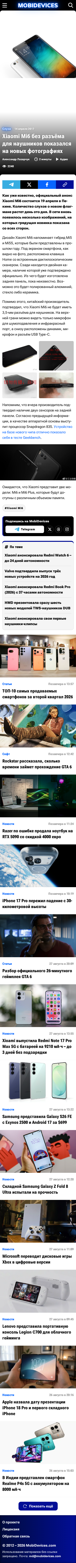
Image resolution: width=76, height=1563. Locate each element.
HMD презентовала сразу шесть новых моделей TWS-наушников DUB (37, 605)
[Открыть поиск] (70, 5)
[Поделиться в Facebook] (47, 184)
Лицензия (10, 1529)
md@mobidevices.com (45, 1556)
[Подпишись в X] (49, 529)
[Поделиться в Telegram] (11, 184)
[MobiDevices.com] (38, 5)
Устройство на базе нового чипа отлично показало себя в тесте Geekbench (37, 432)
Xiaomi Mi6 (15, 508)
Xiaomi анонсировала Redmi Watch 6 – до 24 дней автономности (38, 558)
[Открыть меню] (4, 5)
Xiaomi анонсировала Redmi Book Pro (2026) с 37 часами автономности (37, 589)
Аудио (64, 159)
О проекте (11, 1522)
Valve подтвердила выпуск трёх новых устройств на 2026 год (33, 573)
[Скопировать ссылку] (65, 184)
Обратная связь (16, 1536)
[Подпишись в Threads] (58, 529)
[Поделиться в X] (29, 184)
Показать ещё (41, 1506)
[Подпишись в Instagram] (67, 529)
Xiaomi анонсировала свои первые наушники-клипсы (35, 621)
